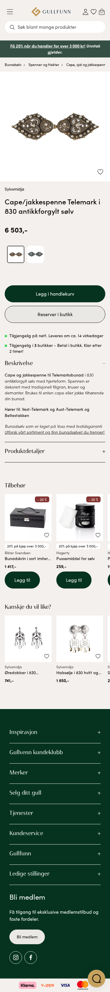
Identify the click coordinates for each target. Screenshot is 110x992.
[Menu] (12, 12)
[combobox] (55, 27)
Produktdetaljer (25, 451)
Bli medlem (27, 937)
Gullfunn (20, 853)
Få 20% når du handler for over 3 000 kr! (47, 46)
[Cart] (101, 11)
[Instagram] (15, 957)
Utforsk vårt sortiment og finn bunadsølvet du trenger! (55, 432)
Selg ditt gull (25, 792)
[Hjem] (50, 11)
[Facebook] (30, 957)
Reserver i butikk (55, 314)
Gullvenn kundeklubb (36, 752)
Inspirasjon (23, 731)
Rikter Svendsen (18, 552)
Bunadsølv (13, 64)
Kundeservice (26, 833)
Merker (18, 772)
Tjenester (21, 812)
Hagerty (63, 552)
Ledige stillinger (29, 873)
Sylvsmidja (14, 189)
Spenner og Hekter (43, 64)
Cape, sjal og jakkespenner (87, 64)
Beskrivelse (19, 363)
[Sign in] (85, 12)
